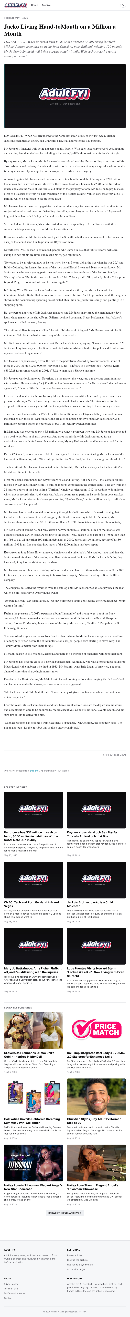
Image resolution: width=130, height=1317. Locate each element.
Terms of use (11, 1288)
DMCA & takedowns (14, 1293)
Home (34, 5)
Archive (46, 5)
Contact (8, 1298)
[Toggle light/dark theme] (123, 5)
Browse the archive (77, 1260)
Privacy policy (11, 1284)
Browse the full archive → (65, 1213)
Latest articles (74, 1255)
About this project (76, 1269)
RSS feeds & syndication (80, 1264)
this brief (34, 770)
